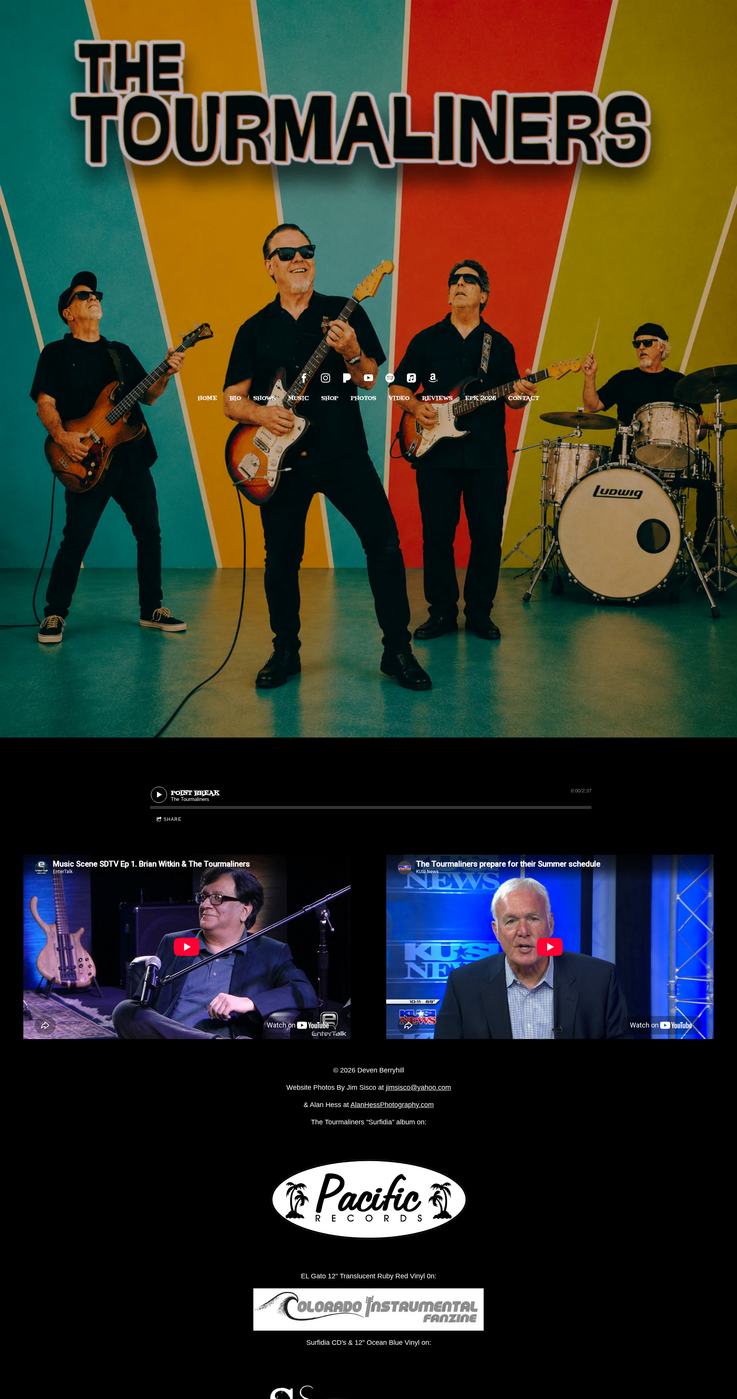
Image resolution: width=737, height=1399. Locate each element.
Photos (363, 398)
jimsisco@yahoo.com (418, 1087)
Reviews (437, 398)
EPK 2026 (480, 398)
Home (207, 398)
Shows (264, 398)
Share (173, 819)
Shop (329, 398)
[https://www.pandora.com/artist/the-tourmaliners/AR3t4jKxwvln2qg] (347, 378)
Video (399, 398)
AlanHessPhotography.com (392, 1105)
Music (298, 398)
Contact (523, 398)
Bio (235, 398)
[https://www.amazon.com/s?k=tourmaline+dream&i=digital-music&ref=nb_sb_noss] (433, 378)
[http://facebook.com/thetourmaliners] (304, 378)
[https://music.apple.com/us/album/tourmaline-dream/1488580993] (411, 378)
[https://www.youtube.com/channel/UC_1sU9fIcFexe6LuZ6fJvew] (368, 378)
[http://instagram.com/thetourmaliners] (325, 378)
